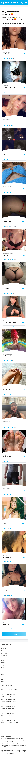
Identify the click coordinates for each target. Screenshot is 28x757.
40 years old (4, 655)
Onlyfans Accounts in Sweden (8, 715)
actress (3, 660)
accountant (4, 658)
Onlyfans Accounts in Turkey (8, 720)
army (2, 681)
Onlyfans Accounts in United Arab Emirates (11, 723)
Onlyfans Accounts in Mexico (8, 718)
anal (2, 672)
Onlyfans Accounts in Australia (8, 701)
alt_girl (2, 667)
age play (3, 662)
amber (2, 669)
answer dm (3, 677)
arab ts (2, 679)
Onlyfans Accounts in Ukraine (8, 697)
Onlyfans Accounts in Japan (7, 708)
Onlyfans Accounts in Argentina (8, 699)
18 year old (3, 648)
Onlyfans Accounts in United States (9, 689)
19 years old (3, 651)
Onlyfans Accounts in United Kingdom (10, 692)
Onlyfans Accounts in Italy (7, 711)
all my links (3, 665)
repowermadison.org (12, 2)
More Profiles (14, 634)
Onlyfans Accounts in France (8, 704)
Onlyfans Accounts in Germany (8, 706)
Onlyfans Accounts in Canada (8, 694)
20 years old (4, 653)
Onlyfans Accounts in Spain (7, 713)
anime (2, 674)
